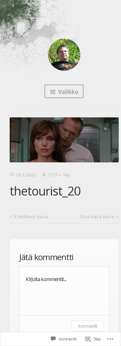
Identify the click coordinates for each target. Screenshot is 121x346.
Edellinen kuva (31, 216)
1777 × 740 (59, 175)
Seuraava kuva (97, 216)
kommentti (87, 326)
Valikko (68, 92)
